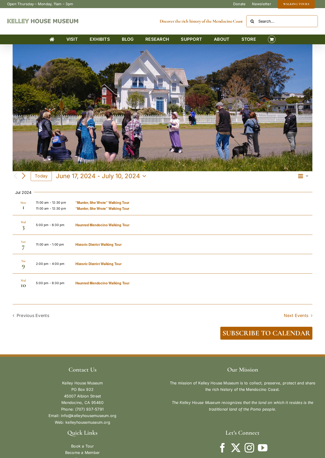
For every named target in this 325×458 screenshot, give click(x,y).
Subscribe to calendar (266, 333)
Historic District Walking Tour (98, 244)
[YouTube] (262, 448)
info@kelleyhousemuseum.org (88, 415)
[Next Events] (23, 176)
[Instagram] (249, 448)
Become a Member (82, 452)
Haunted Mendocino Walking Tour (102, 224)
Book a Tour (82, 446)
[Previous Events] (15, 176)
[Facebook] (222, 448)
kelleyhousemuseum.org (87, 422)
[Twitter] (236, 448)
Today (41, 175)
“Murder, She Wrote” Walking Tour (102, 202)
